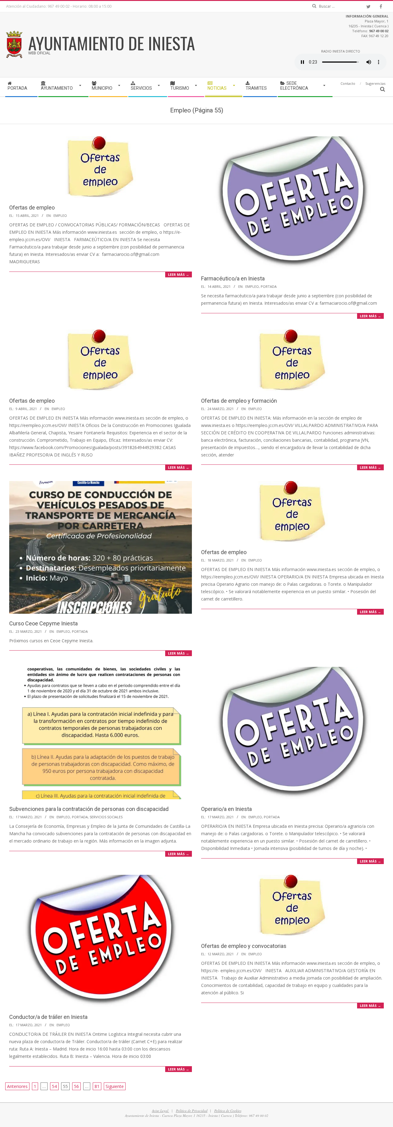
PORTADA (269, 286)
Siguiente (115, 1086)
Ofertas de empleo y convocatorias (243, 946)
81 (97, 1086)
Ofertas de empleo (32, 207)
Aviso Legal (160, 1110)
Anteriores (17, 1086)
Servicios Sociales (106, 817)
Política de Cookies (227, 1110)
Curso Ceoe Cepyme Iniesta (43, 623)
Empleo (60, 215)
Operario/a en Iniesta (226, 809)
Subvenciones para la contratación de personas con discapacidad (89, 809)
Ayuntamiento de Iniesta (111, 42)
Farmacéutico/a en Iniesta (233, 278)
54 (54, 1086)
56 (76, 1086)
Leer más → (178, 274)
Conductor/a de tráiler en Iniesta (48, 1017)
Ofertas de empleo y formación (239, 400)
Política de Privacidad (192, 1110)
